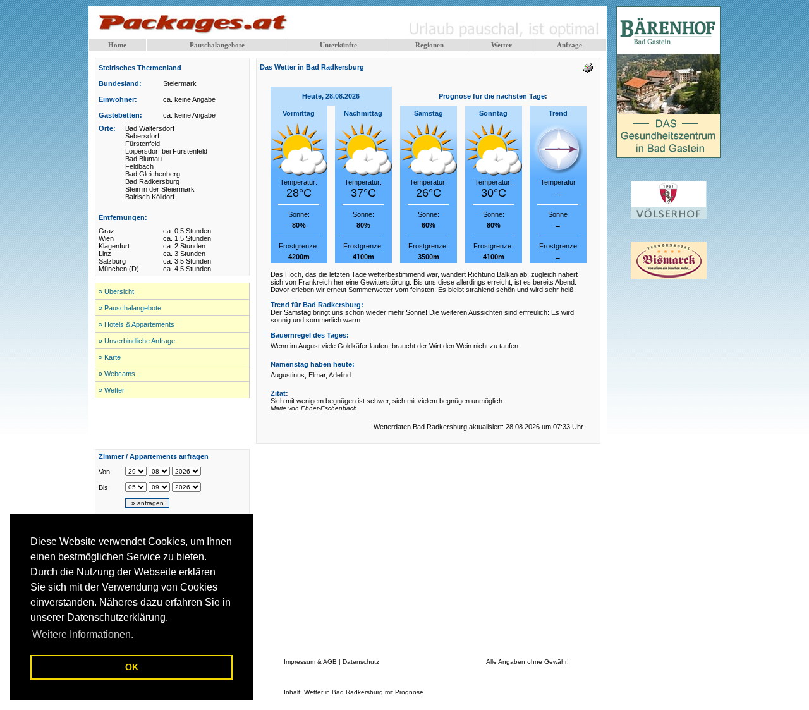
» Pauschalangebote (130, 308)
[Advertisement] (172, 424)
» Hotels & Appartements (136, 324)
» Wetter (112, 390)
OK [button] (131, 667)
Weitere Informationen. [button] (82, 634)
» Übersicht (116, 291)
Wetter (501, 45)
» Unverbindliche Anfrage (137, 341)
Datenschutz (361, 661)
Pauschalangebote (217, 45)
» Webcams (117, 373)
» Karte (110, 357)
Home (117, 45)
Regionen (429, 45)
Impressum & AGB (310, 661)
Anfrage (569, 45)
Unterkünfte (338, 45)
